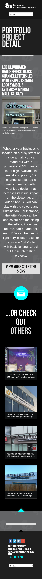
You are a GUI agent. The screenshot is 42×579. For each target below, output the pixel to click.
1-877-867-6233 (15, 556)
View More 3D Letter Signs (21, 268)
